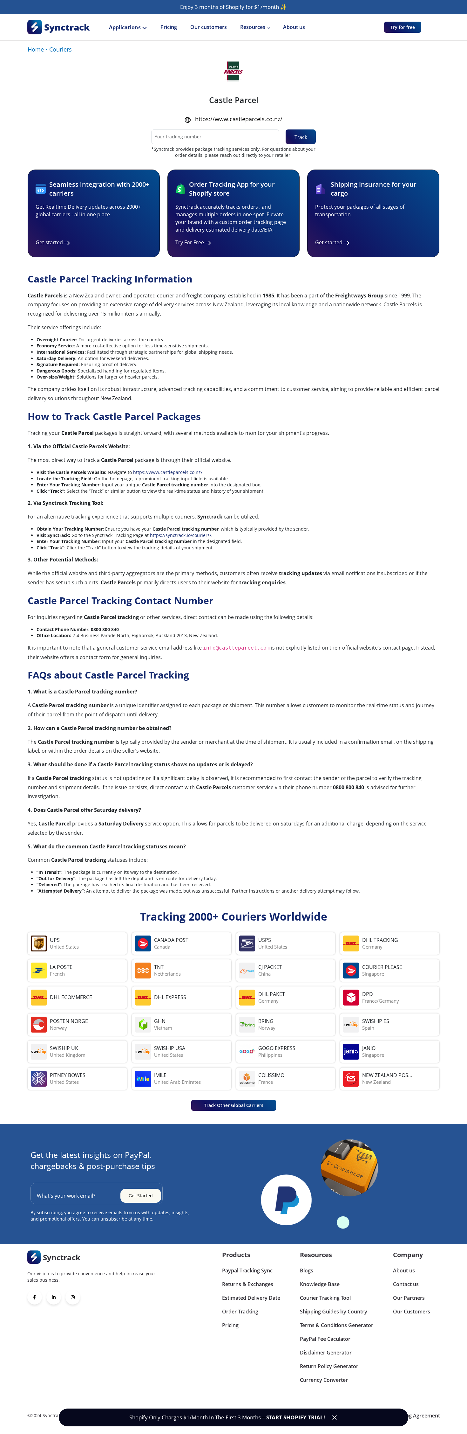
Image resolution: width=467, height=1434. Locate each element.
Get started (49, 242)
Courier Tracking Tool (325, 1297)
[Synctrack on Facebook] (34, 1297)
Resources (252, 27)
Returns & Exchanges (247, 1284)
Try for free (402, 27)
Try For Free (189, 242)
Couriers (60, 49)
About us (294, 27)
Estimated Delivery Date (251, 1297)
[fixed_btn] (334, 1417)
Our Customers (411, 1311)
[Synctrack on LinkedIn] (53, 1297)
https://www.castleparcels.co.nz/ (238, 119)
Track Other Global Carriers (233, 1105)
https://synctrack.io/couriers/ (180, 535)
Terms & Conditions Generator (336, 1325)
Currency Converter (324, 1379)
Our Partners (409, 1297)
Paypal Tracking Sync (247, 1270)
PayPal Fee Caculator (325, 1338)
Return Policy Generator (329, 1366)
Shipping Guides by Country (333, 1311)
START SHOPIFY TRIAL (294, 1417)
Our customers (208, 27)
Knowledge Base (320, 1284)
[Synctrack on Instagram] (72, 1297)
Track (300, 137)
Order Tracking (240, 1311)
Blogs (306, 1270)
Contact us (406, 1284)
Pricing (168, 27)
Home (36, 49)
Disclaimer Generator (326, 1352)
